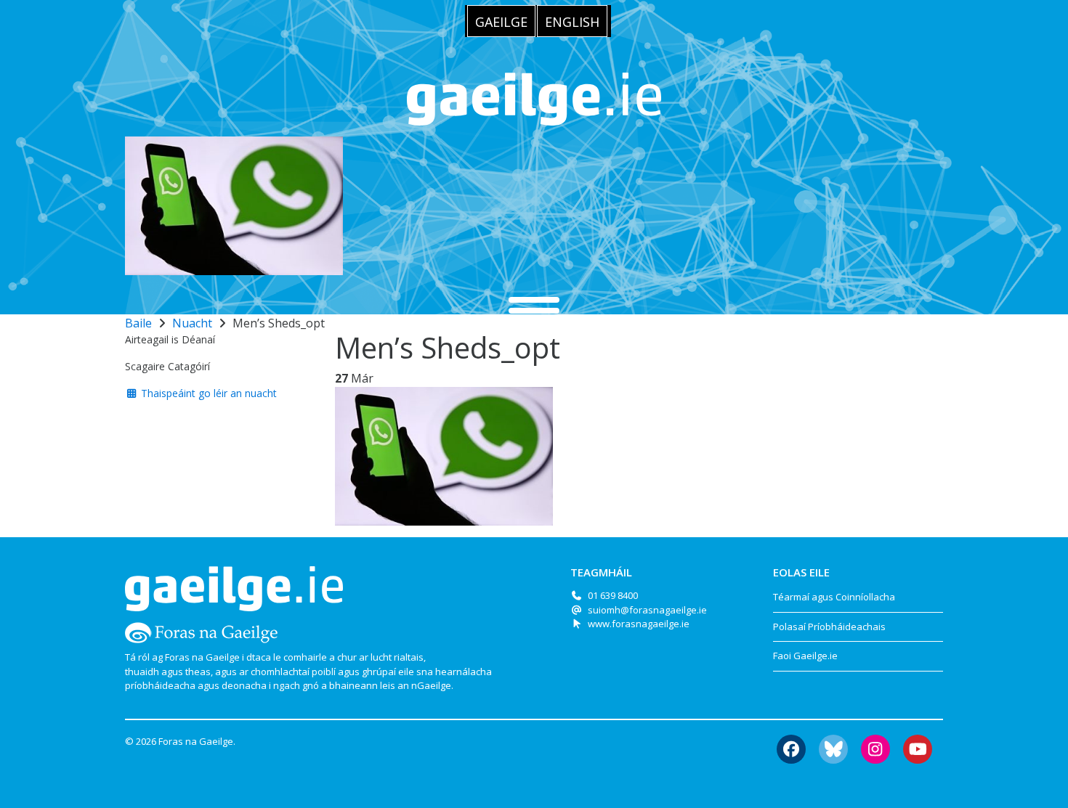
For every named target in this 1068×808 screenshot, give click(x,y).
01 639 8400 (613, 595)
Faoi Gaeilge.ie (805, 655)
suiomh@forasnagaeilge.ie (647, 609)
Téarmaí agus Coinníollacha (834, 596)
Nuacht (192, 323)
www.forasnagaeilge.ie (638, 623)
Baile (138, 323)
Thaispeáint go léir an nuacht (207, 393)
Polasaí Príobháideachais (829, 626)
